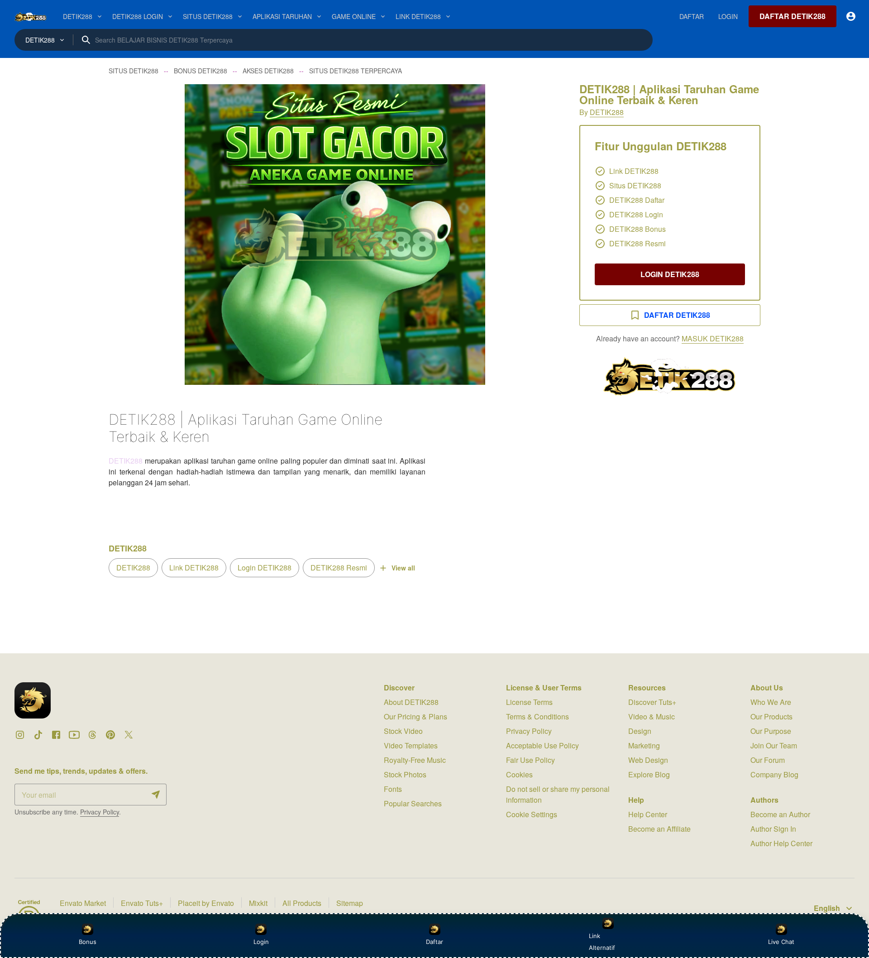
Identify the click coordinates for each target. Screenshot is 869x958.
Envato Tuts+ (142, 903)
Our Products (771, 716)
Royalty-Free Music (415, 760)
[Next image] (542, 234)
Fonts (393, 789)
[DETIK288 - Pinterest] (110, 735)
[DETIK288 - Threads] (92, 735)
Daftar (433, 941)
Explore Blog (649, 774)
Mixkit (258, 903)
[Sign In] (851, 16)
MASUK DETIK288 (713, 338)
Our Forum (767, 760)
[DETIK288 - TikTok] (38, 735)
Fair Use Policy (530, 760)
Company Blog (774, 774)
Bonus (87, 941)
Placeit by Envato (206, 903)
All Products (301, 903)
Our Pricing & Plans (415, 716)
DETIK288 (607, 112)
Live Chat (781, 941)
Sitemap (349, 903)
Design (639, 731)
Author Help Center (781, 843)
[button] (335, 234)
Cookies (519, 774)
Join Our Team (773, 745)
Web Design (648, 760)
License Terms (529, 702)
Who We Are (770, 702)
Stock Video (403, 731)
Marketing (644, 745)
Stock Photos (405, 774)
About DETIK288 (411, 702)
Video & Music (651, 716)
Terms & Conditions (537, 716)
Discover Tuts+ (652, 702)
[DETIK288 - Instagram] (20, 735)
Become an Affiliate (659, 829)
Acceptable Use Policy (542, 745)
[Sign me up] (156, 794)
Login (261, 941)
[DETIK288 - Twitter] (128, 735)
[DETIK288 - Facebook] (56, 735)
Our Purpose (770, 731)
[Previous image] (127, 234)
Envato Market (83, 903)
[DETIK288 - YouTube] (74, 735)
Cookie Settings (531, 814)
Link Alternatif (602, 941)
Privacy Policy (99, 811)
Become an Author (780, 814)
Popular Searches (413, 803)
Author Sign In (773, 829)
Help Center (647, 814)
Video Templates (411, 745)
